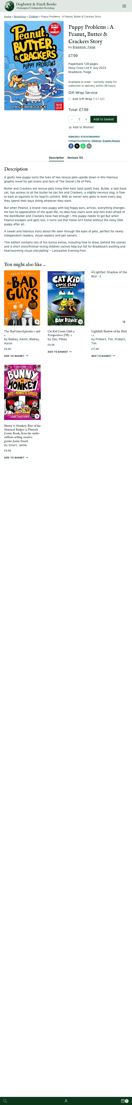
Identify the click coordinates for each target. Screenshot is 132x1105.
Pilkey (63, 339)
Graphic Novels (111, 140)
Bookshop (20, 16)
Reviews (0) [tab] (75, 157)
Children (33, 16)
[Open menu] (124, 6)
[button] (81, 127)
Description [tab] (56, 157)
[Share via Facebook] (71, 146)
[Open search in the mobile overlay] (5, 1101)
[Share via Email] (89, 146)
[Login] (66, 1100)
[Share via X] (77, 146)
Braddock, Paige (84, 47)
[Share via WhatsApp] (83, 146)
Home (7, 16)
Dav (54, 339)
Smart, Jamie (17, 445)
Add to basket (104, 119)
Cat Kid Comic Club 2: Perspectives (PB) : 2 (61, 333)
